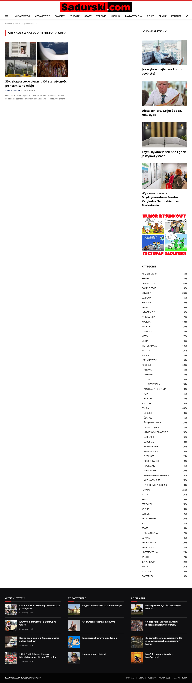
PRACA (145, 494)
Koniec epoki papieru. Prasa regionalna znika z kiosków (39, 639)
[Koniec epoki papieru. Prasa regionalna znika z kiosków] (11, 642)
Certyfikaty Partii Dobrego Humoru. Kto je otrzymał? (39, 607)
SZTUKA (146, 537)
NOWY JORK (154, 384)
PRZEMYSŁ (147, 504)
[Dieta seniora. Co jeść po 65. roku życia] (164, 93)
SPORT (88, 16)
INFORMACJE (148, 312)
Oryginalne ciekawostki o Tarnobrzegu (102, 605)
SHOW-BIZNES (149, 518)
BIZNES (150, 16)
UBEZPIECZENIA (150, 552)
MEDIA (145, 336)
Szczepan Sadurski (12, 90)
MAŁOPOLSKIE (151, 446)
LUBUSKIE (149, 441)
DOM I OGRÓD (149, 288)
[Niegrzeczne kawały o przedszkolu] (74, 642)
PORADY (146, 489)
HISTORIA (147, 302)
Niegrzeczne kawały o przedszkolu (99, 637)
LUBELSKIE (149, 436)
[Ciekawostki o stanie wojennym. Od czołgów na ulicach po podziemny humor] (137, 642)
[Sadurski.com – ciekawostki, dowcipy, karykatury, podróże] (96, 7)
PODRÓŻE (74, 16)
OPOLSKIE (149, 456)
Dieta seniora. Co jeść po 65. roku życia (162, 113)
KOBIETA (146, 321)
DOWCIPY (60, 16)
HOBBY (145, 307)
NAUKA (145, 355)
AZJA (146, 393)
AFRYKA (148, 369)
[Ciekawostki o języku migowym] (74, 625)
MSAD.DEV (36, 677)
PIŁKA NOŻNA (151, 532)
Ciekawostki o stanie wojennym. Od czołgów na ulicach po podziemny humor (163, 640)
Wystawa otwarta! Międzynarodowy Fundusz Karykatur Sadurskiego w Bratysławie (161, 199)
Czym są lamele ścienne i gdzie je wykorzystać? (164, 154)
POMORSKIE (150, 470)
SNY (144, 523)
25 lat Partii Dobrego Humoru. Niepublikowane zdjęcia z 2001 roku (37, 656)
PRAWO (145, 499)
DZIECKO (146, 297)
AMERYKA (149, 374)
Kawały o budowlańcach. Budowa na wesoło (37, 623)
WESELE (146, 556)
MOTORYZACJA (133, 16)
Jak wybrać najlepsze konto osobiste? (162, 71)
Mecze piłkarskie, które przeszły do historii (163, 607)
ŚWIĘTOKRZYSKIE (152, 422)
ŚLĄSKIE (148, 417)
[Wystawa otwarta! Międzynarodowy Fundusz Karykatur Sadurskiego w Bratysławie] (164, 176)
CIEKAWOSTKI (22, 16)
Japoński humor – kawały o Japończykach (159, 656)
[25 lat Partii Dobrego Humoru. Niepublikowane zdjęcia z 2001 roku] (11, 658)
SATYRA (145, 508)
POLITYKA (147, 403)
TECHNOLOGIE (149, 542)
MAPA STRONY (180, 677)
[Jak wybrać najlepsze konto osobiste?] (164, 52)
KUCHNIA (115, 16)
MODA (145, 340)
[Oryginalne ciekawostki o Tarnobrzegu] (74, 609)
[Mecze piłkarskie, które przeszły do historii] (137, 609)
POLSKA (146, 408)
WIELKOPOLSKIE (152, 480)
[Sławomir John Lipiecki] (74, 658)
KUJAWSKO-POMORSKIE (156, 432)
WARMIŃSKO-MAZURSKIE (157, 475)
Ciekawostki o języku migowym (98, 621)
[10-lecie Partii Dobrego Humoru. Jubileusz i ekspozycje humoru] (137, 625)
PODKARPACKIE (151, 460)
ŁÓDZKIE (148, 412)
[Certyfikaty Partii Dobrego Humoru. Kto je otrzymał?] (11, 609)
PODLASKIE (149, 465)
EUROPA (148, 398)
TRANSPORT (148, 547)
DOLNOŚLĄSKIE (151, 427)
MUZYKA (146, 350)
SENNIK (162, 16)
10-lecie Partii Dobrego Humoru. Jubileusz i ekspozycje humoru (161, 623)
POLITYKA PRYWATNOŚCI (158, 677)
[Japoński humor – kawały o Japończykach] (137, 658)
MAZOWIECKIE (151, 451)
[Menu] (6, 16)
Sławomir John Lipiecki (94, 654)
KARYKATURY (148, 316)
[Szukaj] (187, 16)
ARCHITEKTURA (149, 273)
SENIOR (146, 513)
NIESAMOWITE (42, 16)
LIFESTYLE (147, 331)
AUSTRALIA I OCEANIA (155, 388)
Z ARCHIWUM (148, 561)
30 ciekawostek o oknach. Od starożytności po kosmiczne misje (36, 83)
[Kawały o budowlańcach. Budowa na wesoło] (11, 625)
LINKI (141, 677)
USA (148, 379)
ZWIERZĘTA (147, 576)
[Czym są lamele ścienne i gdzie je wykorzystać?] (164, 134)
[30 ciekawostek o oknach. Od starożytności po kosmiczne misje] (36, 59)
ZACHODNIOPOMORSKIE (156, 484)
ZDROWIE (101, 16)
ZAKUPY (146, 566)
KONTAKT (176, 16)
